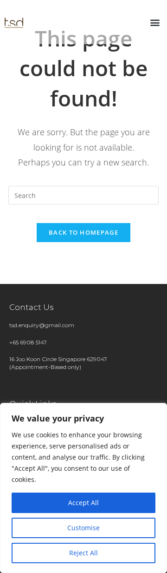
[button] (154, 22)
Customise (83, 527)
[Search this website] (83, 194)
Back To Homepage (83, 232)
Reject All (83, 552)
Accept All (83, 502)
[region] (83, 488)
